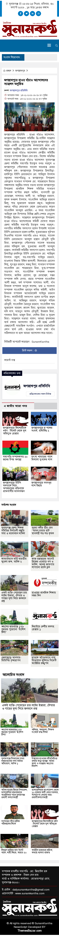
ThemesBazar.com (29, 930)
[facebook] (20, 13)
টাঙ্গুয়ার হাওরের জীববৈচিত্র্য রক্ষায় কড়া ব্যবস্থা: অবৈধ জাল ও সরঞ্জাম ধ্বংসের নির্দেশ (44, 762)
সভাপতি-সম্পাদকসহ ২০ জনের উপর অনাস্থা (15, 458)
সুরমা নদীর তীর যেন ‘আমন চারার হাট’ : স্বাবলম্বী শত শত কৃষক (43, 530)
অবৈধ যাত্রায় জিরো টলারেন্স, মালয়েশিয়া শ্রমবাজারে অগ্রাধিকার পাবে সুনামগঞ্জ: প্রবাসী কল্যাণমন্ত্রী (14, 793)
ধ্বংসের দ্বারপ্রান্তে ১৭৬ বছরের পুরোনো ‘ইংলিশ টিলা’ (13, 629)
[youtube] (38, 13)
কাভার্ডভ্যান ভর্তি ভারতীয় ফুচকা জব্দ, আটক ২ (14, 560)
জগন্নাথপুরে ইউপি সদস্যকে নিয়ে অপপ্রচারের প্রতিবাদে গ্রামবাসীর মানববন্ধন (14, 487)
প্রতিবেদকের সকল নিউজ (40, 393)
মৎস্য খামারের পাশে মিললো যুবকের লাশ (41, 458)
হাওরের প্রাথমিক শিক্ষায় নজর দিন (44, 594)
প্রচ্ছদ (9, 70)
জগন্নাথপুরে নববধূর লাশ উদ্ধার (41, 484)
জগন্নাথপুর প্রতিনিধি (18, 90)
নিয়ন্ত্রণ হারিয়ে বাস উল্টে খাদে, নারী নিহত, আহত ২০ (14, 851)
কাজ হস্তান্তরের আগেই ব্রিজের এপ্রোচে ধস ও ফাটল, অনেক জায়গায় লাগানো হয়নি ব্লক (43, 563)
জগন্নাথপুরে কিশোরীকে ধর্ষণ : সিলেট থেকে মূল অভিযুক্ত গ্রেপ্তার (14, 430)
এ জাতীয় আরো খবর (15, 406)
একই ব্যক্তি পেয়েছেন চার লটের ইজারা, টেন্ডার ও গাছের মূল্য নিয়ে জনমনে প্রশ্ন (14, 597)
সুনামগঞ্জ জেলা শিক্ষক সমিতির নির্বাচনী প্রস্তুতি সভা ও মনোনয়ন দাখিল (13, 530)
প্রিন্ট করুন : (28, 350)
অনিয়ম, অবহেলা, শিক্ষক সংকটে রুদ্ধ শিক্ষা (43, 731)
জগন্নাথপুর (20, 70)
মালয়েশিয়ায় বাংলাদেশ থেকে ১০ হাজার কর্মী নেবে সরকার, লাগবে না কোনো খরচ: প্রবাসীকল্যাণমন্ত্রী (45, 793)
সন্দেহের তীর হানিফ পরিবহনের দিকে (10, 822)
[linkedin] (32, 13)
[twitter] (26, 13)
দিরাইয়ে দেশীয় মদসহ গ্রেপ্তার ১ (43, 628)
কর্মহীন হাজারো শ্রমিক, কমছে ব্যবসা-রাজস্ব (42, 851)
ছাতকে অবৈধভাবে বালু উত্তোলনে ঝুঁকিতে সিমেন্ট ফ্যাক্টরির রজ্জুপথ (44, 660)
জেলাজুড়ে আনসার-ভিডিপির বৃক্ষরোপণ (11, 659)
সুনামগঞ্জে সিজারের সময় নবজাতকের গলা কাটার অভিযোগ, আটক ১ (12, 761)
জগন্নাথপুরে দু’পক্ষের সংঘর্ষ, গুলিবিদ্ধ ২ (41, 429)
